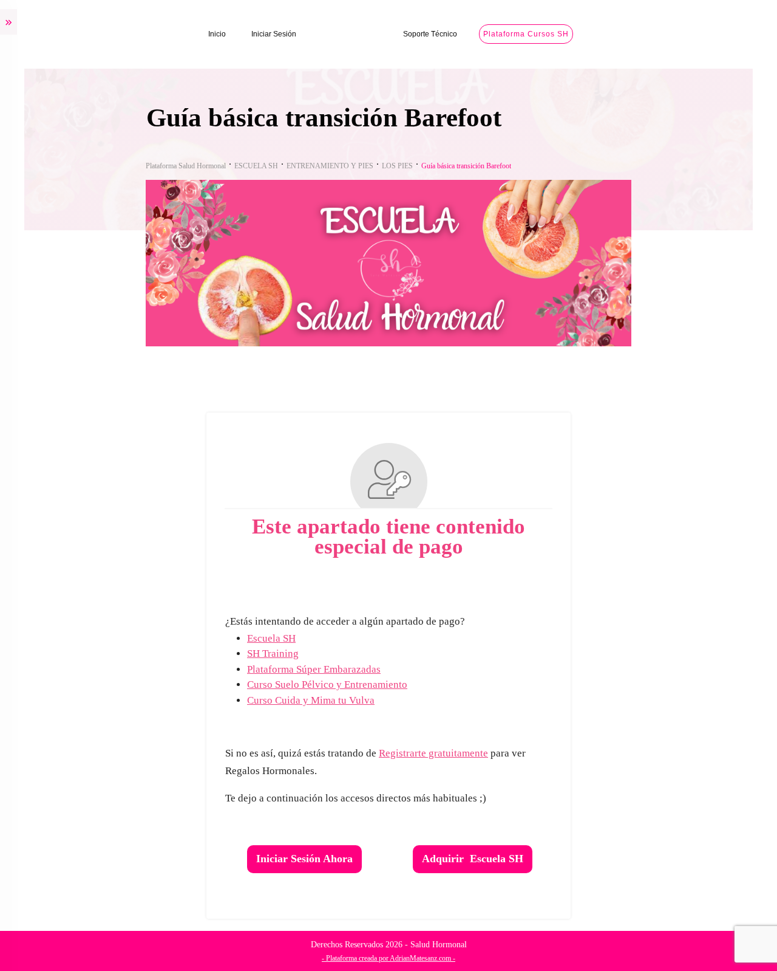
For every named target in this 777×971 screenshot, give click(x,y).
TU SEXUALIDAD (51, 563)
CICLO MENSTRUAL (58, 223)
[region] (157, 866)
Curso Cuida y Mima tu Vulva (411, 700)
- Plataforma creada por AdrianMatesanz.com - (488, 958)
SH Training (373, 653)
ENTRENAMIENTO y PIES (68, 766)
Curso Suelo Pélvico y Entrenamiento (427, 684)
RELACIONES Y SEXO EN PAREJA (85, 614)
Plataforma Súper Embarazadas (414, 669)
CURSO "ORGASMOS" (62, 665)
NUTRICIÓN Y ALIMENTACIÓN (78, 716)
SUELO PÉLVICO (50, 336)
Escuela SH (371, 638)
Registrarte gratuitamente (533, 753)
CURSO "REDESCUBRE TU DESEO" (88, 513)
